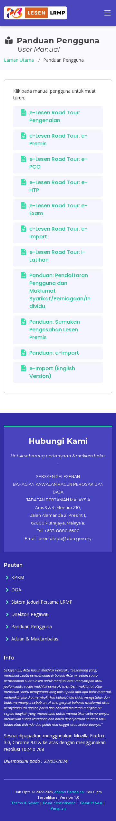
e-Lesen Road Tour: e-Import (58, 232)
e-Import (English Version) (52, 372)
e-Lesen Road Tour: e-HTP (58, 186)
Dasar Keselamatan (59, 802)
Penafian (58, 808)
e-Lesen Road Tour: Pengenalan (54, 116)
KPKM (17, 577)
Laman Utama (19, 60)
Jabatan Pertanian (68, 791)
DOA (16, 589)
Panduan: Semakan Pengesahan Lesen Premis (54, 329)
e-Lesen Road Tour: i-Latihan (57, 256)
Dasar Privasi (91, 802)
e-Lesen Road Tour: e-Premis (58, 139)
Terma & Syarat (25, 802)
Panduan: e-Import (54, 353)
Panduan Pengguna (31, 626)
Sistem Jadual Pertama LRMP (41, 602)
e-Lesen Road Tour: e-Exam (58, 209)
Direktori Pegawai (29, 614)
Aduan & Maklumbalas (34, 639)
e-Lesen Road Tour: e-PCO (58, 163)
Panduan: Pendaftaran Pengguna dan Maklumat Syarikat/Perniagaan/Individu (60, 291)
